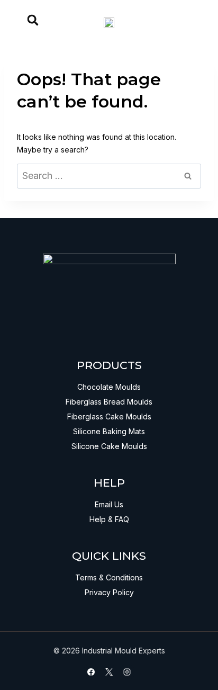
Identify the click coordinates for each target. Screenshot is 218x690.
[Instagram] (127, 672)
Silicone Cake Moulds (109, 446)
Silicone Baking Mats (109, 431)
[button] (32, 20)
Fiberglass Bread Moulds (109, 401)
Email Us (109, 504)
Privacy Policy (109, 592)
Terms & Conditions (109, 577)
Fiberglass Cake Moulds (109, 416)
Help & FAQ (109, 519)
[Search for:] (109, 176)
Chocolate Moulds (109, 386)
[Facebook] (91, 672)
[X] (109, 672)
